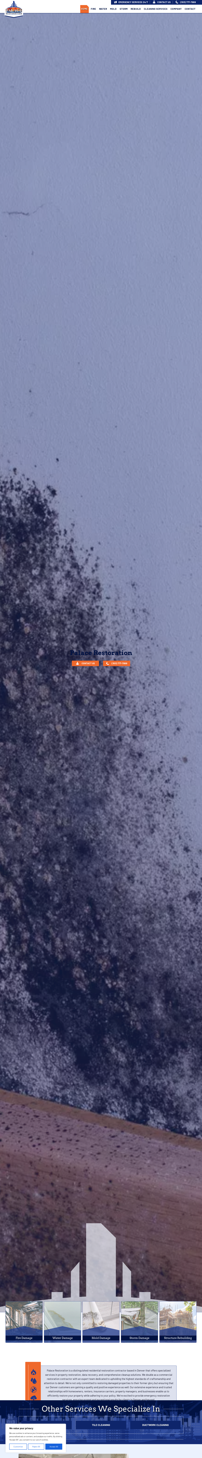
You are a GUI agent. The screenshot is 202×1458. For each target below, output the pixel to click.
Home (84, 8)
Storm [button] (124, 8)
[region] (35, 1438)
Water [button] (103, 8)
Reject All (36, 1446)
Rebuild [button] (136, 8)
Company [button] (176, 8)
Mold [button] (113, 8)
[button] (130, 2)
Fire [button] (93, 8)
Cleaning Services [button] (156, 8)
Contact (190, 8)
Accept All (54, 1446)
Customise (18, 1446)
